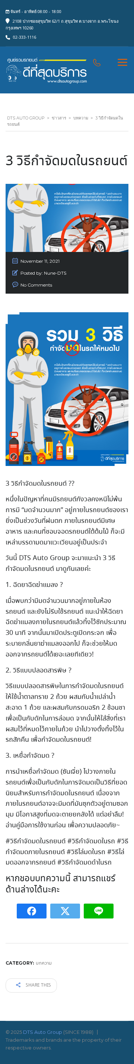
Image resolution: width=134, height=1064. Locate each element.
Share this (38, 985)
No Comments (36, 285)
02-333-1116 (24, 37)
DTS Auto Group (42, 1032)
